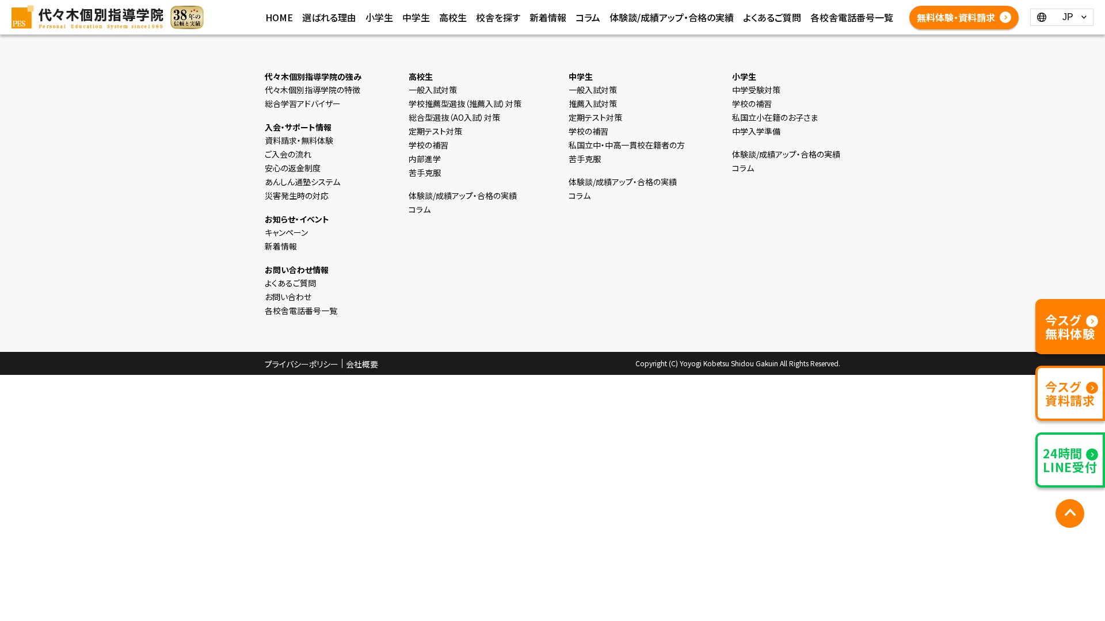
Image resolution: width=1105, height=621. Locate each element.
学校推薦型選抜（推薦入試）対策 (465, 103)
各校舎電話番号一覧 (851, 17)
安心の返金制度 (293, 168)
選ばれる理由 (329, 17)
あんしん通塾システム (302, 181)
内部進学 (425, 158)
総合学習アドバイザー (303, 103)
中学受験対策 (756, 89)
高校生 (453, 17)
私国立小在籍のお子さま (775, 117)
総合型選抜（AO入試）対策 (454, 117)
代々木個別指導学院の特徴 (312, 89)
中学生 (416, 17)
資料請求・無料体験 (299, 140)
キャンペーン (286, 232)
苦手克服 (425, 172)
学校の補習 (428, 145)
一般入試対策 (433, 89)
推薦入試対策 (593, 103)
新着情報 (547, 17)
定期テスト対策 (435, 131)
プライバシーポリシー (301, 364)
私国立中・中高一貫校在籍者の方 (627, 145)
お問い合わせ (288, 296)
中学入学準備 (756, 131)
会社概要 (362, 364)
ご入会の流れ (288, 154)
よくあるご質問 (772, 17)
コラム (588, 17)
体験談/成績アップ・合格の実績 (671, 17)
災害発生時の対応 (297, 195)
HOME (279, 17)
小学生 (379, 17)
